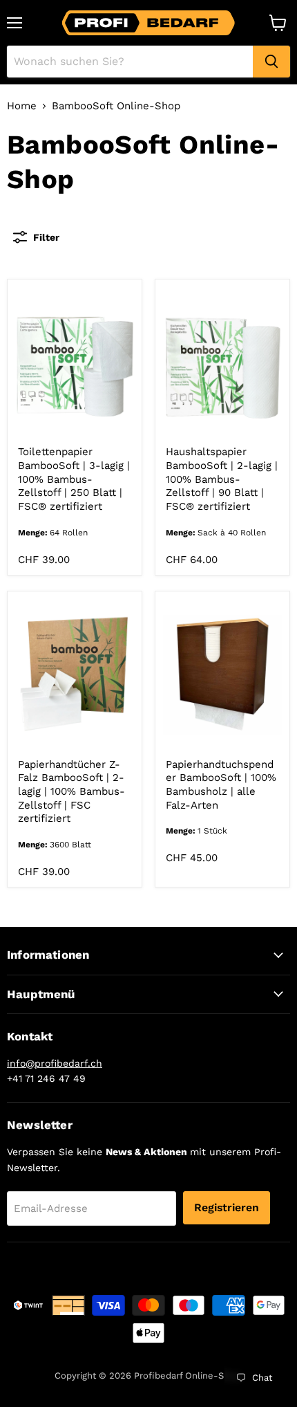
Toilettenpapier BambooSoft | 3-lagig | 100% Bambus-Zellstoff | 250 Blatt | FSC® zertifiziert (74, 479)
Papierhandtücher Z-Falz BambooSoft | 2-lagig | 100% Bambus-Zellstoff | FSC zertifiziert (71, 791)
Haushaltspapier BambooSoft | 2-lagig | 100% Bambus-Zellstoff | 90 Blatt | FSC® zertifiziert (222, 479)
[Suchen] (271, 61)
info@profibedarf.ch (54, 1063)
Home (22, 106)
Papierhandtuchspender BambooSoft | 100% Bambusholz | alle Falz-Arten (221, 784)
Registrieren (226, 1207)
